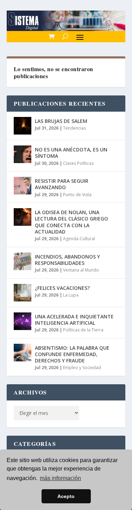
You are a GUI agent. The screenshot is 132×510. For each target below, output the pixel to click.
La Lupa (70, 295)
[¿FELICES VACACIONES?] (22, 292)
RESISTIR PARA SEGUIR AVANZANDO (61, 184)
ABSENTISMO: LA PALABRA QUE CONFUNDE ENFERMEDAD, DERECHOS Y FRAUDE (72, 354)
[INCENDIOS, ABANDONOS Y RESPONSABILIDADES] (22, 261)
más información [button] (60, 478)
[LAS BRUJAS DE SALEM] (22, 126)
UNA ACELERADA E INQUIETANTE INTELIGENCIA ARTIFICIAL (74, 319)
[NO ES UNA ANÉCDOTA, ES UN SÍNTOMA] (22, 154)
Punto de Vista (77, 195)
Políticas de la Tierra (83, 330)
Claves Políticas (78, 163)
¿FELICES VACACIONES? (62, 288)
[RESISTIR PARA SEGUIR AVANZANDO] (22, 185)
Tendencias (74, 128)
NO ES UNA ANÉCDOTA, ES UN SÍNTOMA (71, 152)
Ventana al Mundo (81, 270)
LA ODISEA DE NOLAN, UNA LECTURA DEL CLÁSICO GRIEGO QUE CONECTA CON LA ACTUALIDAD (71, 222)
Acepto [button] (66, 496)
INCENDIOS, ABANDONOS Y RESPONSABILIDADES (67, 259)
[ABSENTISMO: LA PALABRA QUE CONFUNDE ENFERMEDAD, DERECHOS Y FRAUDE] (22, 352)
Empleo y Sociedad (82, 368)
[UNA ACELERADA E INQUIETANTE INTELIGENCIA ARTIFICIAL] (22, 321)
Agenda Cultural (79, 239)
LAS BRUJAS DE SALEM (61, 121)
